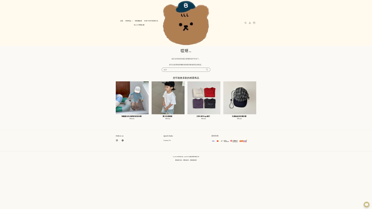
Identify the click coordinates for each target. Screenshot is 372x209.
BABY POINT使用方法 (151, 21)
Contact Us (167, 140)
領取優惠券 (138, 21)
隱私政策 (186, 160)
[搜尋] (207, 70)
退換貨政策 (193, 160)
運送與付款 (178, 160)
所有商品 (128, 21)
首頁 (121, 21)
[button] (245, 23)
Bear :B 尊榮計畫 (139, 25)
